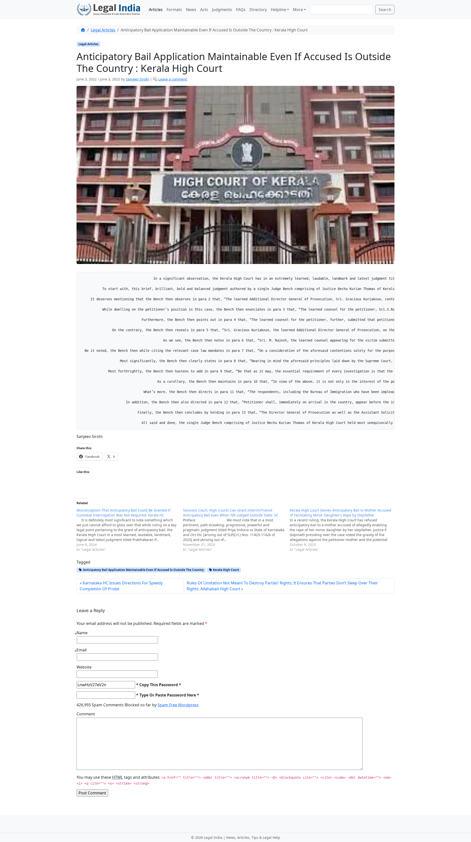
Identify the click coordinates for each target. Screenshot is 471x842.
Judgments (222, 9)
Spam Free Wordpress (178, 705)
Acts (204, 9)
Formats (174, 9)
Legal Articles (103, 30)
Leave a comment (172, 79)
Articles (156, 9)
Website (84, 667)
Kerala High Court (225, 570)
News (191, 9)
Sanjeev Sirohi (137, 79)
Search (385, 9)
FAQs (241, 9)
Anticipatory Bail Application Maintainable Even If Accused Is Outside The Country (143, 570)
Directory (258, 9)
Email (82, 650)
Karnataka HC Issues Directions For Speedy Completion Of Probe (121, 586)
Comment (86, 714)
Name (82, 632)
